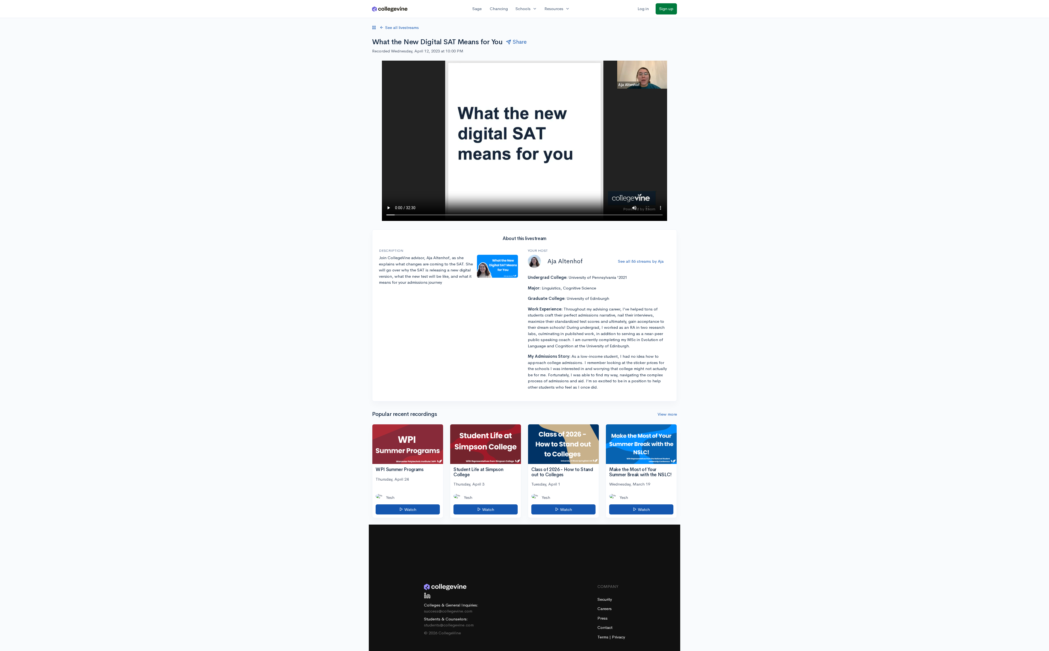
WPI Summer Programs (400, 469)
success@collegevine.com (448, 611)
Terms (603, 637)
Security (604, 599)
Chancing (499, 8)
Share (520, 42)
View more (667, 414)
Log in (643, 8)
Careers (604, 608)
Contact (604, 627)
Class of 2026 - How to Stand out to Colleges (562, 472)
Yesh (390, 497)
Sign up (666, 8)
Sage (477, 8)
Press (602, 618)
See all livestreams (402, 27)
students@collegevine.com (449, 625)
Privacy (618, 637)
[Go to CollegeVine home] (390, 9)
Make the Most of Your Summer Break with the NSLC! (640, 472)
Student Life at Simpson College (478, 472)
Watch (409, 509)
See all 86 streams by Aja (641, 261)
